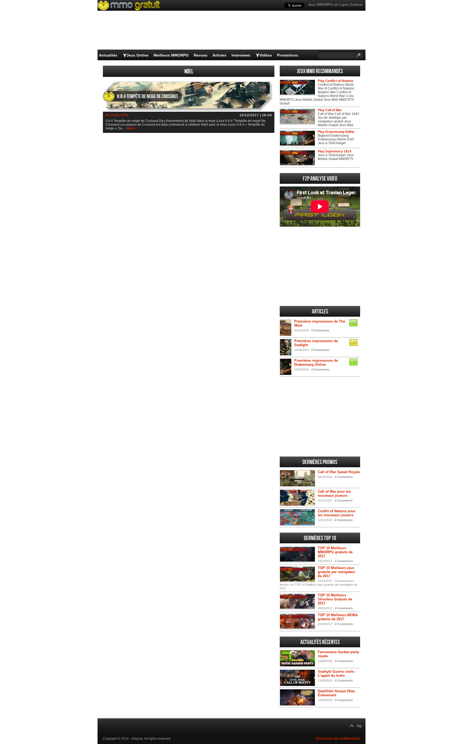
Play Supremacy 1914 (334, 151)
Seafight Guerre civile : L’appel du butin (337, 674)
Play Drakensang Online (336, 132)
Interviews (241, 55)
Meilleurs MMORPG (171, 55)
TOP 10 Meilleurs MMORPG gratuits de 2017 (335, 552)
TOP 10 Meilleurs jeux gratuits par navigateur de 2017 (336, 572)
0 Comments (320, 330)
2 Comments (344, 561)
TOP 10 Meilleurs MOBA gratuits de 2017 (338, 617)
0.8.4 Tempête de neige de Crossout (147, 96)
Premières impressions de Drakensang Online (316, 362)
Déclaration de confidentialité (338, 739)
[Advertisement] (320, 266)
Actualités (108, 55)
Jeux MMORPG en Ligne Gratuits (335, 5)
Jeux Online (137, 55)
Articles (219, 55)
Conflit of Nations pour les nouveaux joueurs (337, 513)
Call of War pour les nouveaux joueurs (334, 493)
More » (131, 128)
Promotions (287, 55)
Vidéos (265, 55)
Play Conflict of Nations (335, 81)
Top (359, 726)
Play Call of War (330, 110)
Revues (200, 55)
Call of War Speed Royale (339, 472)
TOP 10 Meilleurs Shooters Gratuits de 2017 (335, 599)
